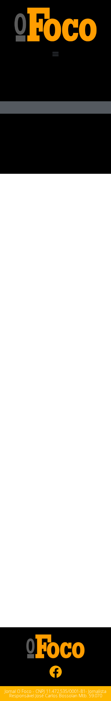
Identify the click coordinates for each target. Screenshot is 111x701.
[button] (56, 54)
